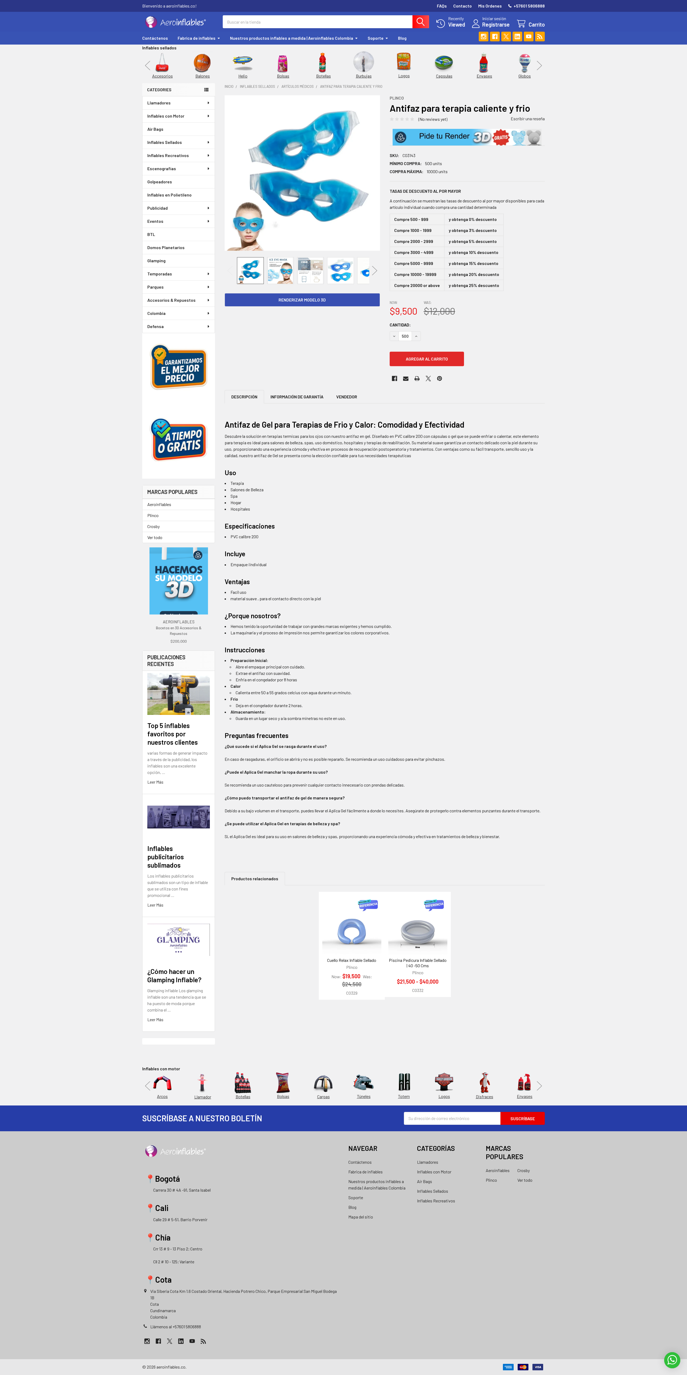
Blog (402, 38)
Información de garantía (297, 396)
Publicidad (157, 207)
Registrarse (496, 24)
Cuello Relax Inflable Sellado (351, 960)
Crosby (153, 526)
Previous (147, 65)
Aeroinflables (159, 504)
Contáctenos (155, 38)
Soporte (375, 38)
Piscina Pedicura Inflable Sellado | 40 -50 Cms (418, 963)
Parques (155, 286)
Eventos (155, 221)
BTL (151, 234)
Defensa (155, 326)
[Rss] (540, 36)
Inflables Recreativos (168, 155)
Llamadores (159, 102)
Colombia (156, 313)
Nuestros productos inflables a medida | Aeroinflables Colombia (291, 38)
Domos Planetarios (166, 247)
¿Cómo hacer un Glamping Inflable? (174, 975)
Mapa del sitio (360, 1216)
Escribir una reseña (528, 118)
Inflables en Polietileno (169, 194)
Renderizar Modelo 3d (302, 299)
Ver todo (154, 537)
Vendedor (346, 396)
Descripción (244, 396)
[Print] (417, 378)
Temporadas (159, 273)
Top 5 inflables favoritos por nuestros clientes (172, 733)
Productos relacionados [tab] (254, 878)
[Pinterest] (439, 378)
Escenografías (161, 168)
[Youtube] (528, 36)
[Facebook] (495, 36)
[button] (467, 137)
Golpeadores (159, 181)
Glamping (156, 260)
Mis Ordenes (490, 5)
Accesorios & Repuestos (171, 300)
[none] (302, 173)
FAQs (442, 5)
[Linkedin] (517, 36)
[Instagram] (483, 36)
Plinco (153, 515)
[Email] (406, 378)
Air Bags (155, 129)
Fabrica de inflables (196, 38)
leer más (155, 781)
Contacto (462, 5)
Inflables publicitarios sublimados (165, 856)
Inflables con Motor (165, 115)
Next (539, 65)
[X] (506, 36)
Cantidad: (400, 324)
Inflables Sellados (164, 142)
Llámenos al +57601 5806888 (175, 1326)
